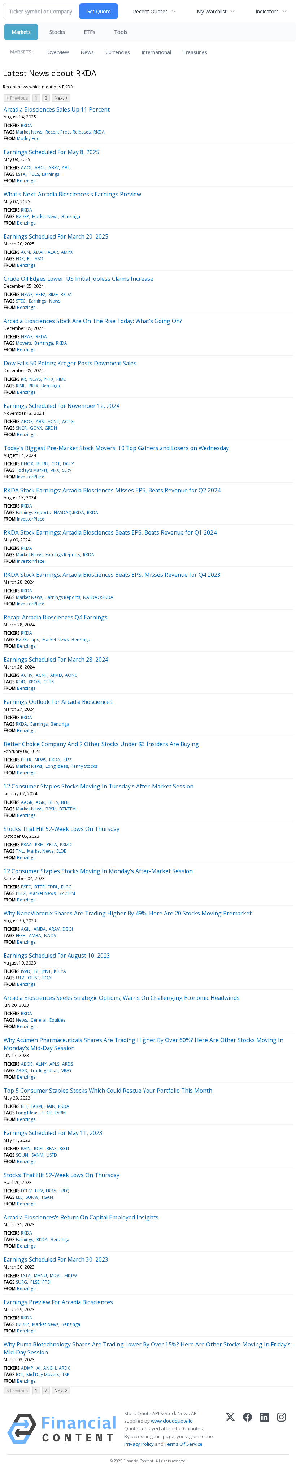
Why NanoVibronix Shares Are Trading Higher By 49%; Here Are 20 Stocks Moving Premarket (128, 913)
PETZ (21, 893)
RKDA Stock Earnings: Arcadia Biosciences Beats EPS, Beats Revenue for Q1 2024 (110, 532)
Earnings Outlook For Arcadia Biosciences (58, 702)
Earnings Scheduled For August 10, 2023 (57, 956)
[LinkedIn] (264, 1429)
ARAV (54, 929)
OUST (33, 978)
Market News (29, 132)
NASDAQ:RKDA (69, 512)
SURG (21, 1282)
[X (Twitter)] (230, 1429)
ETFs (89, 32)
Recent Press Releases (68, 132)
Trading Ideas (44, 1070)
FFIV (39, 1191)
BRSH (50, 809)
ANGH (49, 1368)
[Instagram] (281, 1429)
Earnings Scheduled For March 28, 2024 (56, 659)
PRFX (40, 294)
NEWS (26, 294)
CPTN (49, 682)
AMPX (67, 252)
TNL (20, 851)
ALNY (41, 1064)
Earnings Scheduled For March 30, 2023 (56, 1259)
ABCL (40, 168)
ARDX (64, 1368)
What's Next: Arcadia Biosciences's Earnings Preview (72, 194)
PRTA (52, 844)
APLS (54, 1064)
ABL (66, 168)
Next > (61, 98)
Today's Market (31, 470)
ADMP (27, 1368)
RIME (53, 294)
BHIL (65, 802)
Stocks (57, 32)
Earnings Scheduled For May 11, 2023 (53, 1133)
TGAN (47, 1197)
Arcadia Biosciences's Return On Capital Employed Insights (81, 1217)
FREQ (64, 1191)
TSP (65, 1374)
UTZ (20, 978)
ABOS (26, 421)
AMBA (40, 929)
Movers (23, 343)
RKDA (26, 125)
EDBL (53, 887)
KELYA (60, 971)
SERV (66, 470)
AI (38, 1368)
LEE (19, 1197)
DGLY (68, 464)
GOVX (36, 428)
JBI (36, 971)
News (87, 52)
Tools (120, 32)
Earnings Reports (33, 512)
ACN (25, 252)
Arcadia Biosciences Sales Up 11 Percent (57, 109)
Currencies (117, 52)
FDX (20, 259)
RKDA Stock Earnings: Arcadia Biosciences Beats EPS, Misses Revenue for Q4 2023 (112, 575)
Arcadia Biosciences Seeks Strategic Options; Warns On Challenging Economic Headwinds (122, 998)
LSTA (21, 174)
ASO (39, 259)
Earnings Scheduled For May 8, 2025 (51, 152)
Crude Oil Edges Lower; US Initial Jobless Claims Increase (78, 279)
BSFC (26, 887)
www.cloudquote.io (172, 1421)
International (156, 52)
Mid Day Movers (42, 1374)
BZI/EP (22, 216)
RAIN (26, 1148)
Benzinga (26, 181)
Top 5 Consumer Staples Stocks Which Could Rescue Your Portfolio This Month (108, 1091)
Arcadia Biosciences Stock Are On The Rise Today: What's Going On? (93, 321)
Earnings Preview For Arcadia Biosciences (58, 1302)
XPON (34, 682)
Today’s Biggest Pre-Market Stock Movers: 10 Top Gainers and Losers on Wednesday (116, 448)
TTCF (47, 1113)
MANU (40, 1275)
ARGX (21, 1070)
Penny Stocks (84, 766)
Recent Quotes (150, 11)
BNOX (27, 464)
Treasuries (195, 52)
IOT (19, 1374)
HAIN (50, 1106)
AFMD (56, 675)
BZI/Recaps (27, 639)
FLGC (66, 887)
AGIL (25, 929)
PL (29, 259)
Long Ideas (56, 766)
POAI (47, 978)
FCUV (26, 1191)
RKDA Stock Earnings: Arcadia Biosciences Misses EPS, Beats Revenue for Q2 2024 (112, 490)
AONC (71, 675)
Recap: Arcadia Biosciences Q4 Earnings (56, 617)
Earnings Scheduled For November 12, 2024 (61, 406)
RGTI (64, 1148)
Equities (57, 1020)
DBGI (67, 929)
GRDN (51, 428)
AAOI (26, 168)
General (38, 1020)
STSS (67, 760)
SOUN (22, 1155)
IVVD (25, 971)
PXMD (66, 844)
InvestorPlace (30, 477)
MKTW (70, 1275)
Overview (58, 52)
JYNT (46, 971)
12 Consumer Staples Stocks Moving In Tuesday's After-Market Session (98, 786)
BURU (42, 464)
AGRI (40, 802)
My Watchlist (212, 11)
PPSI (46, 1282)
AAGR (26, 802)
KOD (20, 682)
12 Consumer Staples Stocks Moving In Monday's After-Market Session (98, 871)
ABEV (53, 168)
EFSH (21, 935)
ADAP (39, 252)
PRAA (26, 844)
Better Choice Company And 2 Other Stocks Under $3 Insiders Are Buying (101, 744)
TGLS (34, 174)
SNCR (21, 428)
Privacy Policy (139, 1444)
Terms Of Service (184, 1444)
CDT (55, 464)
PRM (39, 844)
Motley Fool (29, 138)
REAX (52, 1148)
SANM (37, 1155)
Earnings (50, 174)
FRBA (51, 1191)
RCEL (39, 1148)
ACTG (68, 421)
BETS (53, 802)
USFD (51, 1155)
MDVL (55, 1275)
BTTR (26, 760)
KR (23, 379)
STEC (21, 301)
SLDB (61, 851)
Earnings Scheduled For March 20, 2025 (56, 236)
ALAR (53, 252)
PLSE (34, 1282)
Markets (21, 32)
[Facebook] (247, 1429)
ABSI (40, 421)
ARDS (67, 1064)
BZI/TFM (67, 809)
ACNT (53, 421)
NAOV (50, 935)
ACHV (26, 675)
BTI (24, 1106)
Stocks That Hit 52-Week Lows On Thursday (61, 829)
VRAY (66, 1070)
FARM (36, 1106)
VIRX (55, 470)
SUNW (32, 1197)
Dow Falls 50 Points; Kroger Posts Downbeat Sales (70, 363)
